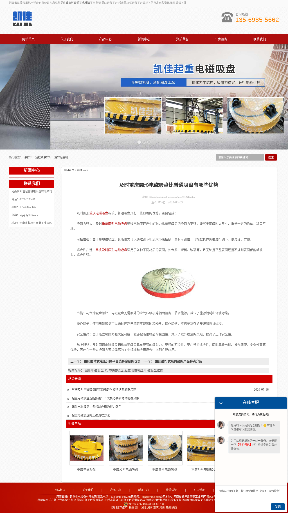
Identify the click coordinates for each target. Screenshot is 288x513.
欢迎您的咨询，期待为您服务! (251, 414)
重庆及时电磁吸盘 (125, 469)
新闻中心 (144, 39)
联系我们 (259, 39)
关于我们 (67, 39)
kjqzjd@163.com (29, 215)
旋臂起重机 (61, 157)
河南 (162, 507)
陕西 (174, 507)
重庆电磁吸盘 (86, 469)
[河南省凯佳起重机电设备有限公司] (22, 25)
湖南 (150, 507)
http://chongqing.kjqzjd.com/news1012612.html (172, 197)
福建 (131, 507)
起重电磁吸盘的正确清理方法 (91, 415)
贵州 (168, 507)
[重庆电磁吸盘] (87, 448)
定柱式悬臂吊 (43, 157)
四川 (137, 507)
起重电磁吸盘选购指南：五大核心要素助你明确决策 (105, 398)
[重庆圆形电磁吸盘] (165, 448)
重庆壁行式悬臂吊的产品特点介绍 (178, 361)
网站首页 (28, 39)
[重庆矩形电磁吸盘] (204, 448)
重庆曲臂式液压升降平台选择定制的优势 (112, 361)
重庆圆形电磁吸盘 (164, 469)
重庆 (156, 507)
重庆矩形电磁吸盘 (203, 469)
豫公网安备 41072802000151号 (146, 504)
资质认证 (171, 490)
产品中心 (105, 39)
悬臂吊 (28, 157)
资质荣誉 (182, 39)
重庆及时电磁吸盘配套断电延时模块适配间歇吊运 (104, 389)
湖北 (143, 507)
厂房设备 (221, 39)
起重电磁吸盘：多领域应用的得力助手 (97, 406)
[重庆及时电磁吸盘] (126, 448)
